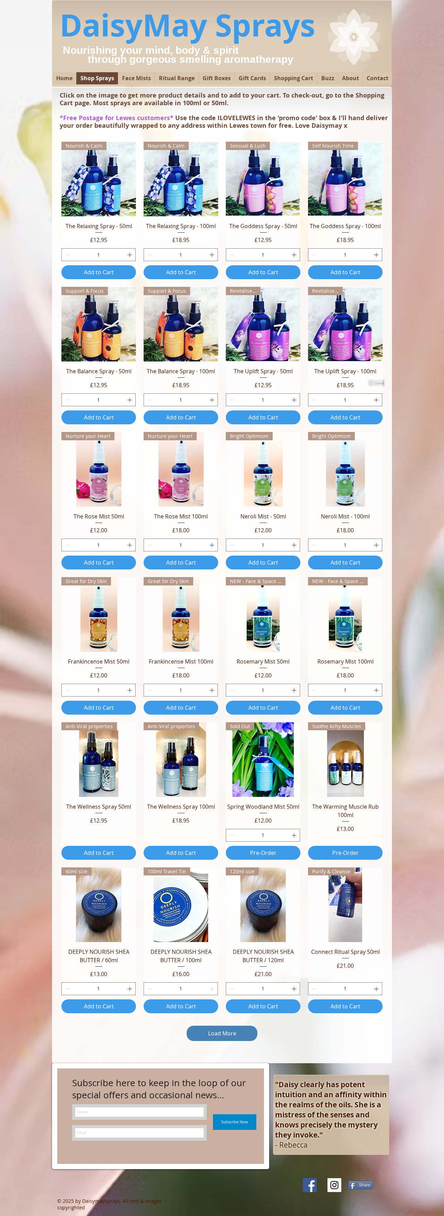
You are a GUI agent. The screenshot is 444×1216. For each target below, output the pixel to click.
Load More (222, 1033)
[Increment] (130, 255)
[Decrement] (66, 255)
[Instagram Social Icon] (334, 1185)
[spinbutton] (98, 255)
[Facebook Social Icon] (310, 1185)
